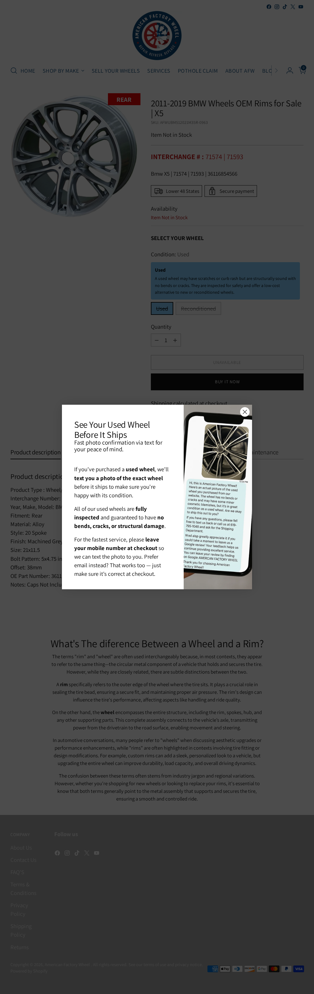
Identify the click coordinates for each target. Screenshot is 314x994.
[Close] (245, 412)
